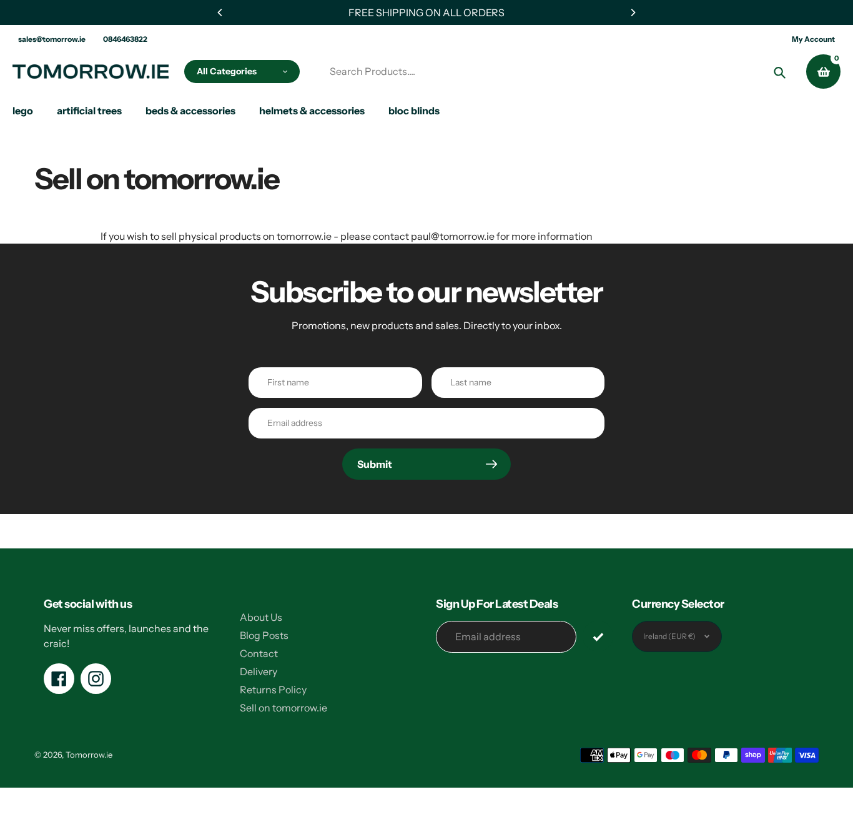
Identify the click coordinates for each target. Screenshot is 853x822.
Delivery (258, 671)
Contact (259, 653)
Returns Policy (273, 689)
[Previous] (220, 12)
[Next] (632, 12)
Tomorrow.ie (89, 755)
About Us (261, 617)
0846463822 (125, 39)
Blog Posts (264, 635)
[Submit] (598, 636)
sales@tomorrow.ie (52, 39)
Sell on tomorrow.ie (283, 707)
